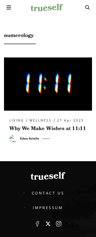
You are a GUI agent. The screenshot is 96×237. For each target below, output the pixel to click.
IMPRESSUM (48, 207)
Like (37, 223)
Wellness (40, 120)
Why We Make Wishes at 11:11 (47, 128)
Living (16, 120)
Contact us (48, 193)
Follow (48, 223)
